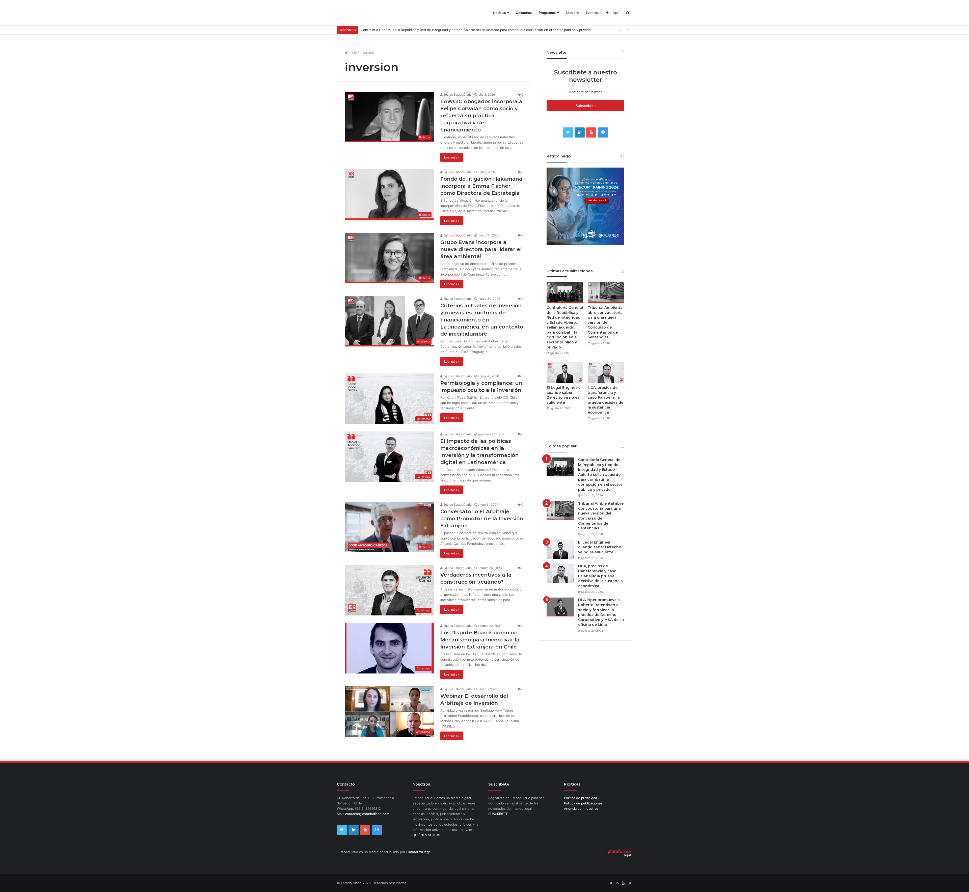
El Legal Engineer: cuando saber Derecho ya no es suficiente (563, 395)
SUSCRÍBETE (498, 814)
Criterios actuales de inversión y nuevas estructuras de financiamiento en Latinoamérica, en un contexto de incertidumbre (481, 320)
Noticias (499, 13)
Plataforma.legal (418, 852)
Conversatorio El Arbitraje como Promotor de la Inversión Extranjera (481, 518)
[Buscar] (627, 12)
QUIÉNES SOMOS (426, 835)
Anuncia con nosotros (581, 808)
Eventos (592, 13)
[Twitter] (568, 132)
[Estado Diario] (365, 15)
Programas (547, 13)
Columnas (524, 13)
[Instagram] (603, 132)
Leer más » (451, 157)
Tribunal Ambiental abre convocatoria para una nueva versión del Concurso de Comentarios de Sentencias (606, 322)
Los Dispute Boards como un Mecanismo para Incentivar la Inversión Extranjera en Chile (480, 640)
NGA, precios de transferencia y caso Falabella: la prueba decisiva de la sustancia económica (605, 400)
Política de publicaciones (583, 803)
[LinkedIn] (580, 132)
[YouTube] (591, 132)
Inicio (352, 52)
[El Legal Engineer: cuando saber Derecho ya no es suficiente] (565, 372)
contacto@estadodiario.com (367, 814)
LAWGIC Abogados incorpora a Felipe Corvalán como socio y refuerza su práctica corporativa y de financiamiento (481, 115)
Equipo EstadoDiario (457, 94)
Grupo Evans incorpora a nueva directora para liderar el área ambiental (481, 249)
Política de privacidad (580, 798)
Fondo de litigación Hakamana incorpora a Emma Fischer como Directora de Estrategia (481, 186)
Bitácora (572, 13)
